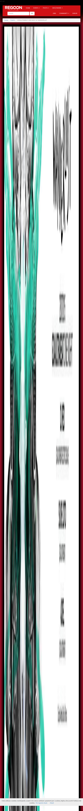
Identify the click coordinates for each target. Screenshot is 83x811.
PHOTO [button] (45, 8)
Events (13, 20)
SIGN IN (74, 13)
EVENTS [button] (36, 8)
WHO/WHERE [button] (56, 8)
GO (32, 13)
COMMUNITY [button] (63, 13)
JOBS (54, 13)
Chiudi (52, 803)
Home (6, 20)
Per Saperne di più (41, 803)
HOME (28, 8)
